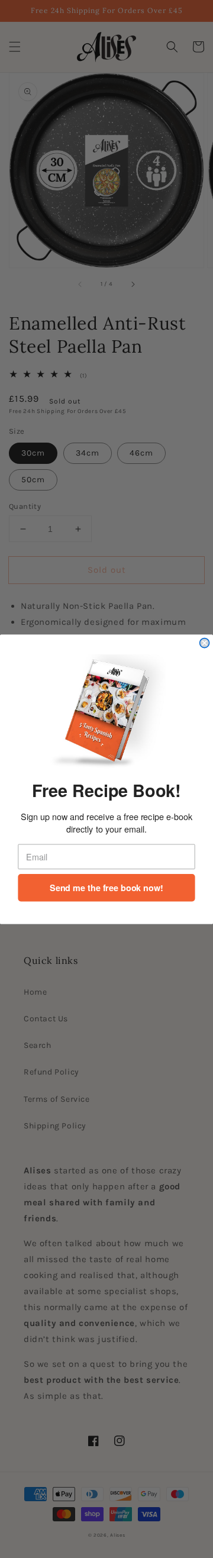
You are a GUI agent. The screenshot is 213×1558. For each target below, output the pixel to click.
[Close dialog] (204, 642)
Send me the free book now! (106, 887)
